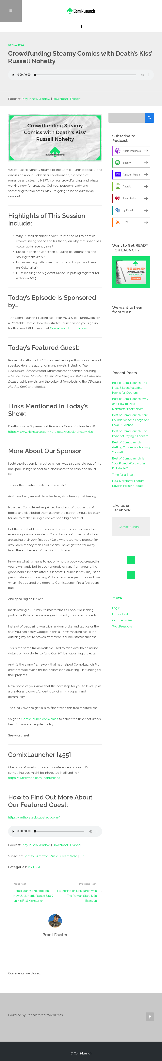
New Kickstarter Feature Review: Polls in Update (128, 483)
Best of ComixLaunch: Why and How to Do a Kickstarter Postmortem (130, 403)
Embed (75, 99)
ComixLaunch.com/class (68, 328)
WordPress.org (122, 626)
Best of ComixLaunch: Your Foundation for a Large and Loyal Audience (130, 420)
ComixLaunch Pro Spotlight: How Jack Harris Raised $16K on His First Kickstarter (33, 895)
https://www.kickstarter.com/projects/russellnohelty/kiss (50, 432)
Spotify (29, 856)
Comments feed (122, 620)
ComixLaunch (129, 527)
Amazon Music (47, 856)
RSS (82, 856)
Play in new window (36, 99)
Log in (116, 608)
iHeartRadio (68, 856)
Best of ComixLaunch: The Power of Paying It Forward (130, 433)
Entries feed (120, 614)
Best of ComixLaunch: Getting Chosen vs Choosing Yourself (131, 447)
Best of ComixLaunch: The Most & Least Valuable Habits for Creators (129, 387)
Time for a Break (123, 474)
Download (60, 99)
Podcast (34, 867)
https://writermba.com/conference (34, 778)
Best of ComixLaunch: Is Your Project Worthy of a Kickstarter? (128, 463)
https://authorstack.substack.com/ (34, 817)
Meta (117, 598)
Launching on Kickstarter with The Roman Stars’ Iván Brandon (77, 895)
